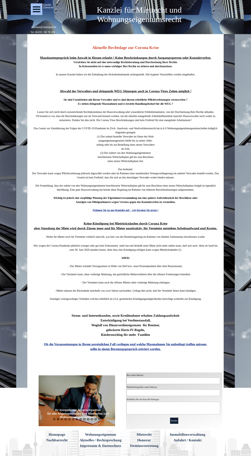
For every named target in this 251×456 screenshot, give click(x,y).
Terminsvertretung (144, 446)
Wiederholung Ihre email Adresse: (142, 387)
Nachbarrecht (57, 440)
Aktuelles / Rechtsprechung (101, 440)
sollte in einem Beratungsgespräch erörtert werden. (125, 349)
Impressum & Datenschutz (100, 446)
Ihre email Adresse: (135, 375)
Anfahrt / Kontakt (187, 440)
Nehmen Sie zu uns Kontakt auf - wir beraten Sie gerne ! (125, 210)
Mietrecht (144, 434)
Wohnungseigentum (100, 434)
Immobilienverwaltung (187, 434)
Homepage (57, 434)
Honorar (144, 440)
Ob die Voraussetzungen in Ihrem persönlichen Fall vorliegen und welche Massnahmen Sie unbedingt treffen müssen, (125, 344)
